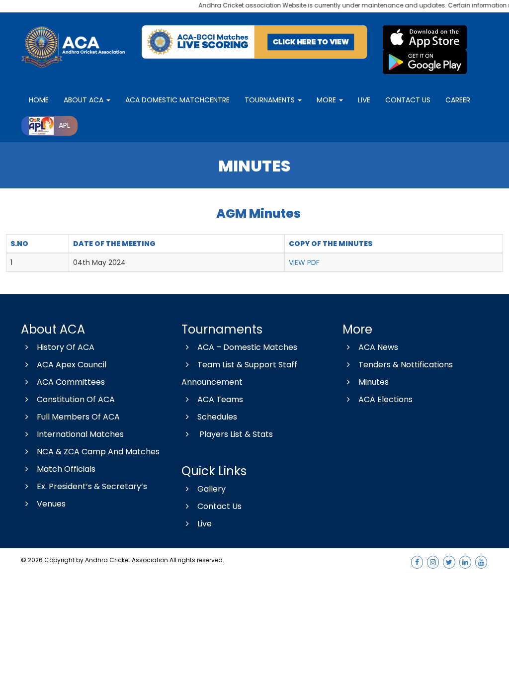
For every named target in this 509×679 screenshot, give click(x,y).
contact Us (407, 100)
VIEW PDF (304, 262)
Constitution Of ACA (76, 399)
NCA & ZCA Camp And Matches (98, 451)
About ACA (84, 100)
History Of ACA (65, 347)
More (327, 100)
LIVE (364, 100)
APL (64, 125)
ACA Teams (220, 399)
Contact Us (219, 506)
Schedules (217, 417)
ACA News (378, 347)
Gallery (211, 489)
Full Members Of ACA (78, 417)
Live (204, 523)
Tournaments (271, 100)
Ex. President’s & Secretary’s (92, 486)
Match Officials (66, 469)
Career (457, 100)
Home (39, 100)
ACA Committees (71, 382)
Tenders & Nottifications (405, 364)
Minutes (373, 382)
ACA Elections (385, 399)
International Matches (80, 434)
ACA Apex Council (71, 364)
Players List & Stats (235, 434)
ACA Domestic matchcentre (177, 100)
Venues (51, 503)
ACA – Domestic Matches (247, 347)
